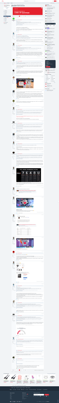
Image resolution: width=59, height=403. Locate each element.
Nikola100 (14, 45)
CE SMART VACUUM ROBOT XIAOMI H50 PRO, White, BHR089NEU (25, 381)
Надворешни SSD (48, 78)
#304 (42, 59)
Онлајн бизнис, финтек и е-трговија (50, 14)
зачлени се (46, 394)
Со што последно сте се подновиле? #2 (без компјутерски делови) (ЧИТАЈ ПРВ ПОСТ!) (51, 45)
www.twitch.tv (14, 320)
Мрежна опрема (53, 78)
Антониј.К (13, 339)
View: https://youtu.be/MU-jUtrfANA (19, 248)
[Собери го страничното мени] (1, 1)
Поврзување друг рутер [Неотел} (50, 34)
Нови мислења (47, 4)
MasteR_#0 (13, 92)
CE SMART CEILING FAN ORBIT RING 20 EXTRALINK (52, 381)
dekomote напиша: (19, 350)
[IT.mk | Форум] (3, 1)
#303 (42, 43)
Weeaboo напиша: (19, 34)
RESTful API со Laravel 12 (51, 28)
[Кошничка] (57, 1)
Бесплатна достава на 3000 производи (51, 373)
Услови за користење (24, 398)
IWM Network (48, 401)
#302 (42, 32)
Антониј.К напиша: (19, 45)
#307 (42, 90)
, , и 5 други (20, 368)
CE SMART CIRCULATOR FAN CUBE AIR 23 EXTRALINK (45, 381)
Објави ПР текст (23, 395)
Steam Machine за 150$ (49, 5)
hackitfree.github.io (14, 49)
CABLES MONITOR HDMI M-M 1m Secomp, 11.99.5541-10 (13, 381)
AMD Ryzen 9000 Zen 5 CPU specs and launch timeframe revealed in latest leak (29, 190)
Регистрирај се (7, 7)
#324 (42, 337)
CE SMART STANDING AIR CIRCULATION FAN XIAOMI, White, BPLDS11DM (39, 381)
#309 (42, 107)
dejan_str (12, 6)
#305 (42, 69)
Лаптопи (47, 75)
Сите (54, 82)
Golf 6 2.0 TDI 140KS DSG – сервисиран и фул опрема (51, 54)
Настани (11, 398)
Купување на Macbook (49, 18)
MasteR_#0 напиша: (19, 109)
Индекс (10, 397)
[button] (6, 3)
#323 (42, 313)
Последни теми (47, 27)
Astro (13, 61)
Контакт (23, 397)
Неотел (48, 36)
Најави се (7, 8)
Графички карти (53, 75)
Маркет (10, 395)
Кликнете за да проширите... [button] (20, 50)
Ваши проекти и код (49, 17)
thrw (13, 102)
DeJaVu (13, 253)
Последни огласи (47, 50)
